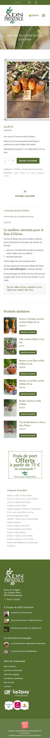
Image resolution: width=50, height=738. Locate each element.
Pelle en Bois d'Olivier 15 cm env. (31, 341)
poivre (33, 173)
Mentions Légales (11, 674)
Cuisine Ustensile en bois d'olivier (19, 529)
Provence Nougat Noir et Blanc (18, 515)
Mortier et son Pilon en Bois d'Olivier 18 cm (31, 382)
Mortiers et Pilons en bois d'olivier (19, 495)
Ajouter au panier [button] (28, 332)
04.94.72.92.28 (13, 599)
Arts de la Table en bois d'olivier (19, 502)
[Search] (29, 2)
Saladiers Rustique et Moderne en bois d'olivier (24, 509)
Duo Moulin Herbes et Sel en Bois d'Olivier (32, 424)
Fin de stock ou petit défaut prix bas (20, 512)
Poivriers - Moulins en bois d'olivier (28, 169)
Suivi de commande (13, 670)
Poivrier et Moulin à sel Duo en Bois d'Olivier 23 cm (31, 321)
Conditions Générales (13, 678)
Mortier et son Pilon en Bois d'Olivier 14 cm (31, 362)
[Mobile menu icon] (43, 15)
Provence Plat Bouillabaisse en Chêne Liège (22, 542)
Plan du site (9, 682)
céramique (40, 173)
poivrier (22, 173)
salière (7, 176)
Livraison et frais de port (21, 612)
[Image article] (6, 613)
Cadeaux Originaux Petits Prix (18, 525)
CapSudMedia (21, 731)
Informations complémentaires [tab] (19, 216)
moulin (16, 173)
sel (28, 173)
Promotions (11, 546)
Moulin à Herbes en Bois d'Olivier (30, 402)
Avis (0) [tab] (7, 222)
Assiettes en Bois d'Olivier (16, 505)
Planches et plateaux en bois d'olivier (20, 539)
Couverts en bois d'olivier (16, 532)
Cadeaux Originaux (14, 522)
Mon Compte (10, 666)
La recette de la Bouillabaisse (24, 651)
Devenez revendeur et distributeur (26, 628)
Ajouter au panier (28, 160)
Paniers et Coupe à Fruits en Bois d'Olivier (22, 499)
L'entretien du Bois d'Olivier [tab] (16, 210)
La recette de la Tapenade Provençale (28, 643)
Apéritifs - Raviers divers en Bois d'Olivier (22, 519)
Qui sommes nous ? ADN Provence (26, 620)
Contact (7, 686)
